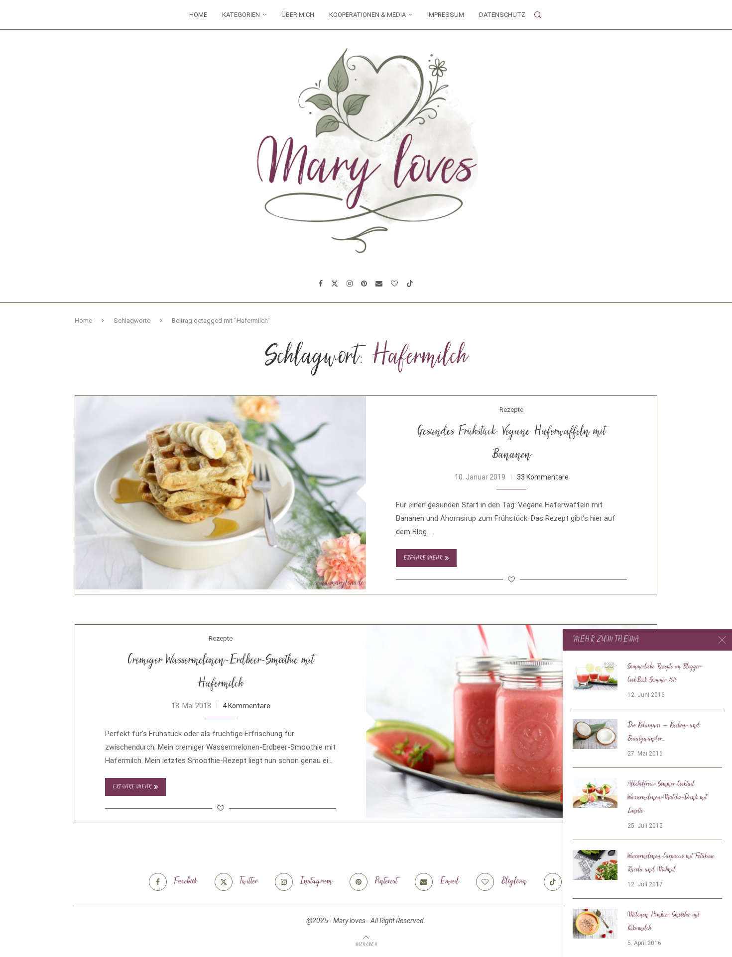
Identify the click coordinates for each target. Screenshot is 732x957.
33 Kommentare (543, 477)
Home (198, 14)
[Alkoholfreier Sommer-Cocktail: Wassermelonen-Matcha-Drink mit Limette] (595, 793)
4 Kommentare (246, 706)
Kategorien (241, 14)
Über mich (297, 14)
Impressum (445, 14)
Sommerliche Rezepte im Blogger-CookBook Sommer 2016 (665, 673)
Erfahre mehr (422, 558)
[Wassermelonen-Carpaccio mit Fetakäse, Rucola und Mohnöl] (595, 865)
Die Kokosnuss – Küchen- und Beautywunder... (663, 732)
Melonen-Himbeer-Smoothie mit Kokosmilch (663, 922)
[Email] (378, 283)
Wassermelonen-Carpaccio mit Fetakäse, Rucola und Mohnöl (671, 863)
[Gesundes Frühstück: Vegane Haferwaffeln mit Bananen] (220, 492)
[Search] (538, 14)
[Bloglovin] (394, 283)
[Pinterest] (364, 283)
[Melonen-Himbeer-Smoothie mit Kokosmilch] (595, 924)
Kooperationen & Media (367, 14)
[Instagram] (350, 283)
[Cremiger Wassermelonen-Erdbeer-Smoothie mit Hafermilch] (511, 721)
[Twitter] (334, 283)
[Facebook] (321, 283)
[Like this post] (511, 579)
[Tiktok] (409, 283)
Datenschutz (502, 14)
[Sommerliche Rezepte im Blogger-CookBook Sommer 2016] (595, 675)
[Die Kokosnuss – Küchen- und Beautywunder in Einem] (595, 734)
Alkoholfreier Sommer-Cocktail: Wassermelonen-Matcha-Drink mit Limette (667, 797)
